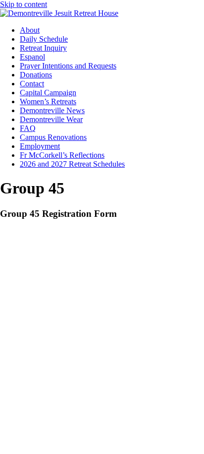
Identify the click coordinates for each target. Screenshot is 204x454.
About (30, 30)
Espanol (32, 57)
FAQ (28, 128)
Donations (36, 74)
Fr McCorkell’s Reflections (62, 155)
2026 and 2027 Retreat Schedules (72, 164)
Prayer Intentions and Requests (68, 66)
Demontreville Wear (51, 119)
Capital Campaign (48, 92)
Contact (32, 83)
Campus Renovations (53, 137)
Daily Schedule (44, 39)
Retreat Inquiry (43, 48)
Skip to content (23, 4)
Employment (40, 146)
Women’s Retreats (48, 101)
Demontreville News (52, 110)
